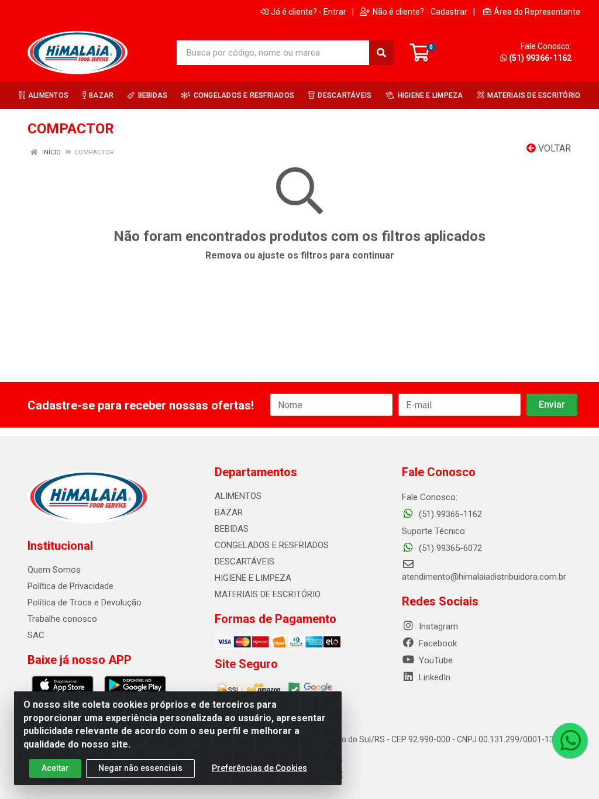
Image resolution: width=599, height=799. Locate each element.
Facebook (436, 643)
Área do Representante (537, 12)
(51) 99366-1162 (540, 58)
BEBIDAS (232, 529)
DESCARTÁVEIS (244, 561)
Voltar (553, 148)
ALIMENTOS (238, 496)
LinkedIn (433, 677)
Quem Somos (54, 569)
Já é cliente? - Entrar (308, 12)
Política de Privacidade (70, 586)
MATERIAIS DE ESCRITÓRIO (268, 594)
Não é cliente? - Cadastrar (420, 12)
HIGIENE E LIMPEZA (253, 578)
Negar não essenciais (140, 768)
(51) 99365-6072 (449, 548)
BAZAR (229, 512)
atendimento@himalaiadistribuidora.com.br (484, 576)
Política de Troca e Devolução (84, 602)
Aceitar (55, 768)
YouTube (434, 660)
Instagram (437, 626)
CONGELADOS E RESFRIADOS (272, 545)
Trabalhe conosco (62, 619)
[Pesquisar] (381, 52)
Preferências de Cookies (259, 768)
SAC (35, 635)
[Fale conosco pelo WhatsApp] (569, 740)
